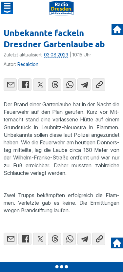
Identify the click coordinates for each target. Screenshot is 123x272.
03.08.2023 (56, 54)
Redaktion (27, 64)
